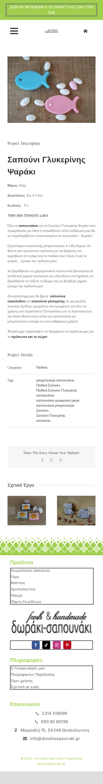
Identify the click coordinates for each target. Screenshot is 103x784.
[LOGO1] (52, 30)
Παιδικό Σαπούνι (48, 385)
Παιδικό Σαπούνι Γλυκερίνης (56, 390)
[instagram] (57, 645)
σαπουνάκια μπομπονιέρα (55, 405)
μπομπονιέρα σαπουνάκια (55, 380)
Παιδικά (42, 367)
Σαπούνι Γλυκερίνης (50, 415)
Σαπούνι (42, 410)
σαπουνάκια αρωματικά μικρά (58, 400)
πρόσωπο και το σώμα (29, 337)
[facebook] (36, 645)
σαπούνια (43, 420)
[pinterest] (67, 645)
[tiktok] (46, 645)
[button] (11, 510)
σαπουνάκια (45, 395)
